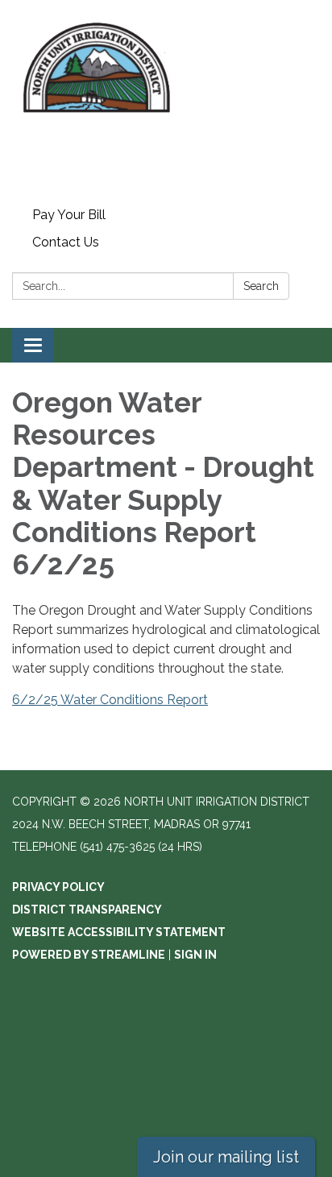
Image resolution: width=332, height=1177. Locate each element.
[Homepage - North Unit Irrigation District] (166, 100)
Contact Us (65, 242)
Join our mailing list (226, 1157)
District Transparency (87, 909)
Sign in (195, 954)
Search (261, 286)
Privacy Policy (58, 887)
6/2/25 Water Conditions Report (110, 699)
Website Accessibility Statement (119, 932)
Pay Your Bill (69, 214)
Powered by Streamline (88, 954)
